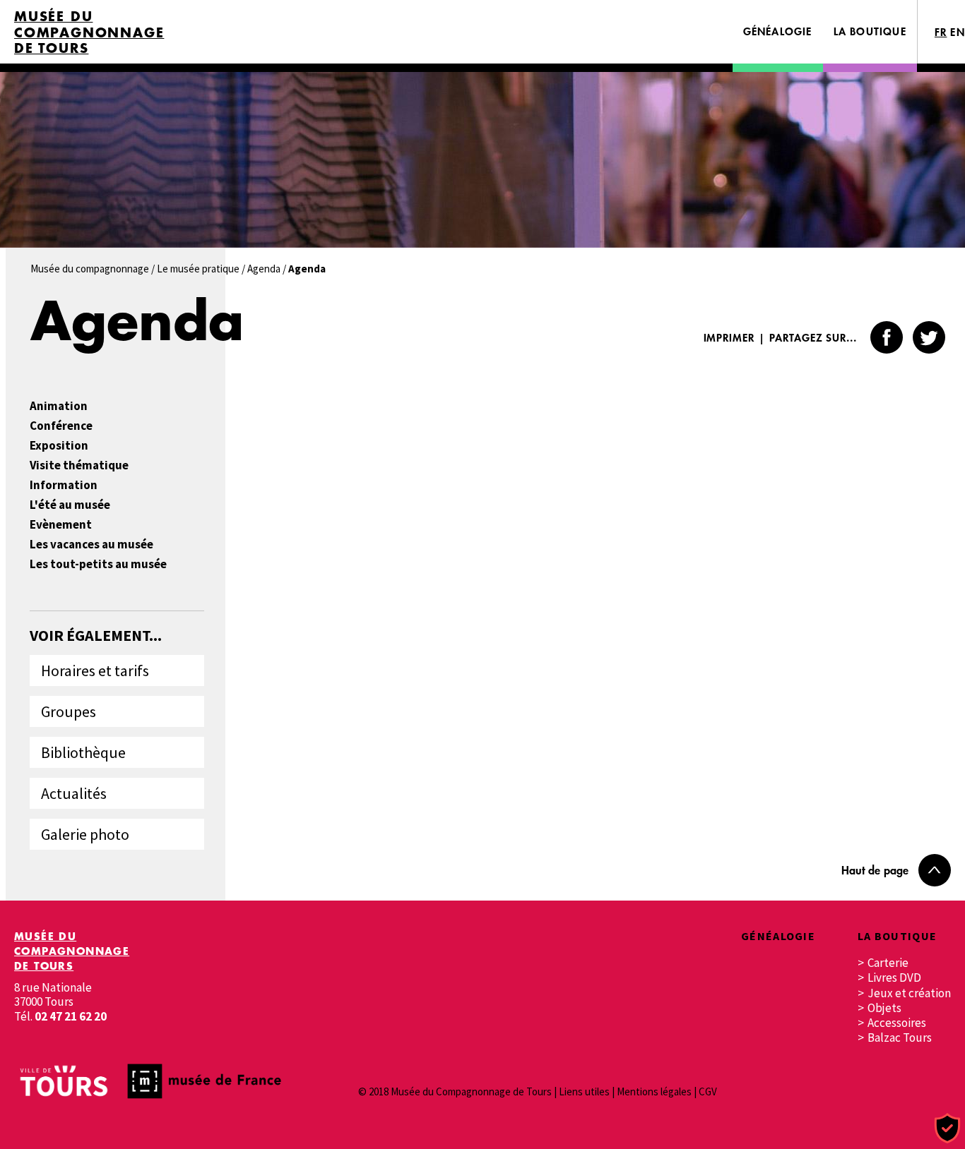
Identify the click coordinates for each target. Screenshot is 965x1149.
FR (941, 32)
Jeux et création (909, 993)
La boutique (870, 31)
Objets (884, 1008)
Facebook (886, 337)
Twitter (929, 337)
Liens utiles (584, 1091)
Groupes (68, 711)
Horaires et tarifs (95, 670)
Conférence (61, 426)
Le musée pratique (198, 268)
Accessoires (897, 1023)
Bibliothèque (83, 752)
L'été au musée (70, 505)
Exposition (59, 445)
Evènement (61, 524)
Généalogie (777, 31)
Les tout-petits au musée (98, 564)
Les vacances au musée (91, 544)
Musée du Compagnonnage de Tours (89, 32)
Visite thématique (79, 465)
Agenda (263, 268)
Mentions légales (654, 1091)
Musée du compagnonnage (89, 268)
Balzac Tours (900, 1037)
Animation (59, 406)
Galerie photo (85, 834)
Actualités (74, 793)
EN (957, 32)
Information (63, 485)
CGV (708, 1091)
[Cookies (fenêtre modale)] (947, 1129)
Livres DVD (894, 977)
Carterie (888, 963)
